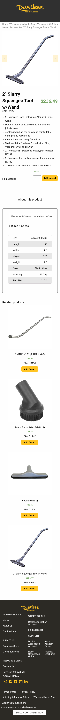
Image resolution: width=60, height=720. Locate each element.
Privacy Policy (28, 691)
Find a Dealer (9, 178)
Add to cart (50, 178)
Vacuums (15, 24)
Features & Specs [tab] (21, 216)
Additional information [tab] (46, 216)
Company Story (11, 646)
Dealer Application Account (37, 623)
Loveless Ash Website (14, 671)
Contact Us (8, 666)
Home (5, 24)
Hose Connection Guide (34, 654)
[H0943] (30, 58)
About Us (7, 625)
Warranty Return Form (44, 697)
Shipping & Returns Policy (15, 697)
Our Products (9, 631)
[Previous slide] (4, 58)
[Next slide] (55, 58)
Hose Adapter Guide (49, 644)
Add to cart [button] (29, 368)
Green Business (11, 651)
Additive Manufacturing (14, 702)
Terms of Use (9, 691)
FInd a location (36, 629)
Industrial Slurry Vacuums (34, 24)
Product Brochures (50, 652)
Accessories (16, 27)
